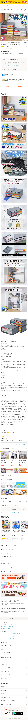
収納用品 (10, 601)
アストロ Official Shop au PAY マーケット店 (17, 607)
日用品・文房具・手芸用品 (14, 600)
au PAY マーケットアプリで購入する (14, 86)
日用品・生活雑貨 (4, 601)
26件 (16, 505)
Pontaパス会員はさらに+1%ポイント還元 (11, 65)
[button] (26, 46)
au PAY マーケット (4, 600)
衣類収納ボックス (17, 601)
